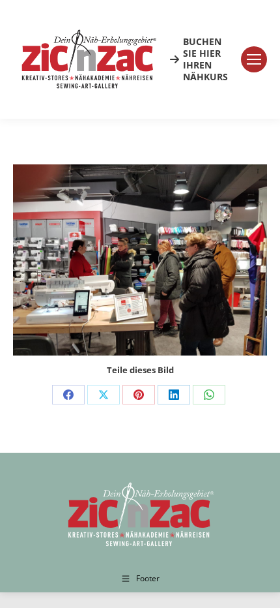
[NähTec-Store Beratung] (140, 260)
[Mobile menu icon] (254, 59)
